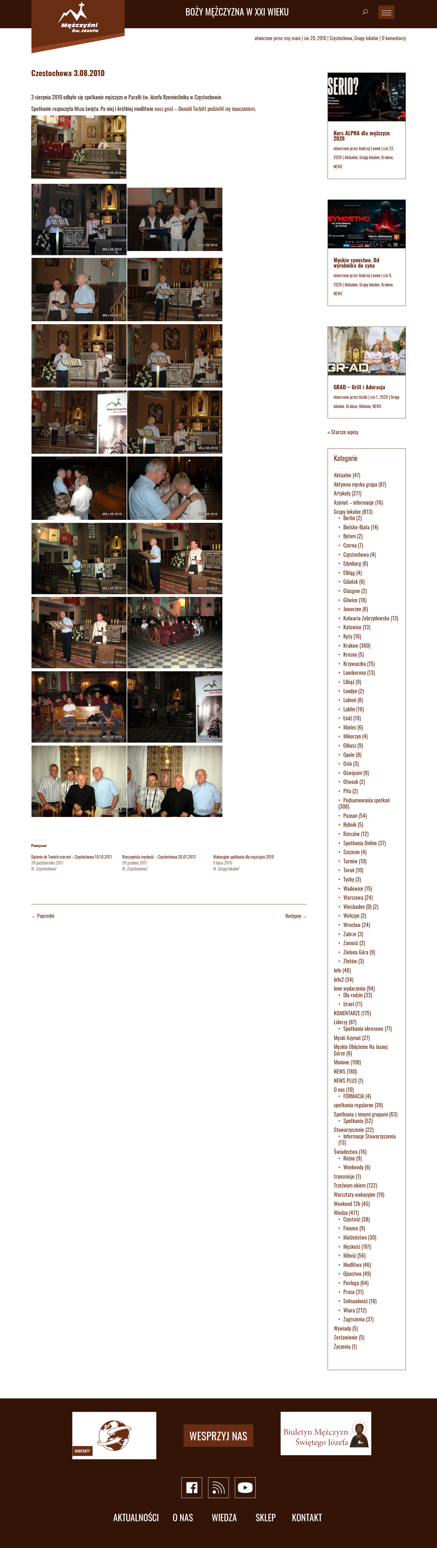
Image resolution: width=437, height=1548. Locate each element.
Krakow (387, 157)
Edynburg (352, 563)
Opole (349, 754)
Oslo (347, 763)
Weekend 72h (347, 1203)
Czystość (351, 1219)
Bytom (349, 536)
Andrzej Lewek (370, 148)
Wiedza (341, 1212)
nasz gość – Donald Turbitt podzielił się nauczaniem (205, 108)
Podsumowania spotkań (366, 800)
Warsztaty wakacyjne (354, 1194)
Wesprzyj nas (218, 1435)
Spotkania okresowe (363, 1028)
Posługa (351, 1283)
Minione (365, 406)
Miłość (349, 1255)
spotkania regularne (353, 1105)
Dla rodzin (353, 995)
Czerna (350, 545)
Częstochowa (341, 38)
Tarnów (350, 861)
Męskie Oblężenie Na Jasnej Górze (361, 1050)
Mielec (349, 727)
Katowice (352, 627)
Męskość (351, 1246)
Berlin (349, 518)
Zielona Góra (355, 952)
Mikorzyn (352, 736)
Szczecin (351, 852)
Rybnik (349, 824)
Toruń (348, 870)
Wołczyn (351, 915)
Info (337, 970)
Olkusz (349, 745)
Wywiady (342, 1328)
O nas (339, 1089)
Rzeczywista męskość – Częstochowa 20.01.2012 (159, 857)
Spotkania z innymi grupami (361, 1114)
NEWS (338, 166)
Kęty (347, 636)
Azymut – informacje (354, 502)
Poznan (350, 815)
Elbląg (349, 572)
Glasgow (351, 591)
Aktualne (351, 157)
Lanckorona (354, 672)
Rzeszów (351, 833)
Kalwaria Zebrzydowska (366, 618)
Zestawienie (346, 1337)
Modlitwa (352, 1264)
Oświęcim (352, 773)
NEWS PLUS (345, 1080)
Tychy (348, 879)
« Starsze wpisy (343, 432)
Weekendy (353, 1167)
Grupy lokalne (366, 38)
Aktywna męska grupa (355, 484)
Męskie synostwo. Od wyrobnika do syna (356, 262)
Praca (349, 1292)
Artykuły (342, 493)
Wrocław (352, 925)
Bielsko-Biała (356, 527)
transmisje (344, 1176)
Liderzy (341, 1022)
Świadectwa (346, 1151)
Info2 (339, 979)
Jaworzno (352, 609)
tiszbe (363, 397)
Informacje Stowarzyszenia (369, 1136)
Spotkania (353, 1120)
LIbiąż (348, 682)
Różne (349, 1158)
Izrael (348, 1004)
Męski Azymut (347, 1038)
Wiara (349, 1310)
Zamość (350, 943)
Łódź (347, 718)
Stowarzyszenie (349, 1129)
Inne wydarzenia (349, 988)
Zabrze (349, 934)
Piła (347, 791)
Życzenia (342, 1346)
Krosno (350, 654)
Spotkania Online (360, 843)
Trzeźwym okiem (350, 1185)
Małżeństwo (355, 1237)
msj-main (292, 38)
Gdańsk (350, 581)
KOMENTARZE (347, 1013)
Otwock (350, 781)
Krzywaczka (354, 663)
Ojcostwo (352, 1273)
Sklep (266, 1517)
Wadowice (353, 888)
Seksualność (355, 1301)
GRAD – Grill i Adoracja (359, 387)
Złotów (350, 961)
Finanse (350, 1228)
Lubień (349, 700)
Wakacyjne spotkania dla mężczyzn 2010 (243, 857)
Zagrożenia (354, 1319)
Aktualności (136, 1517)
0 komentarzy (394, 38)
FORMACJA (353, 1096)
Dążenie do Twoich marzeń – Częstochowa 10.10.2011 (71, 857)
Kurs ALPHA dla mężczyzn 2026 (362, 135)
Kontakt (307, 1517)
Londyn (350, 691)
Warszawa (353, 897)
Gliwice (350, 600)
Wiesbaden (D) (357, 906)
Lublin (349, 709)
